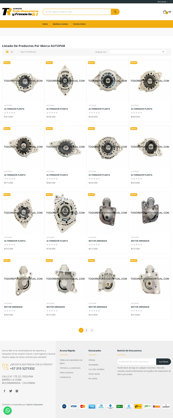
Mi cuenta (93, 378)
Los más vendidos (96, 369)
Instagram (16, 391)
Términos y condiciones (70, 368)
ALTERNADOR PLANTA (57, 109)
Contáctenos (65, 377)
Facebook (4, 391)
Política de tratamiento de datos (71, 362)
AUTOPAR (8, 105)
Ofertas (92, 360)
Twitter (10, 391)
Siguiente (92, 330)
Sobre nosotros (66, 372)
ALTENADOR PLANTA (14, 109)
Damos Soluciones (34, 404)
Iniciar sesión (94, 374)
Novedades (94, 364)
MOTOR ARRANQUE (98, 241)
